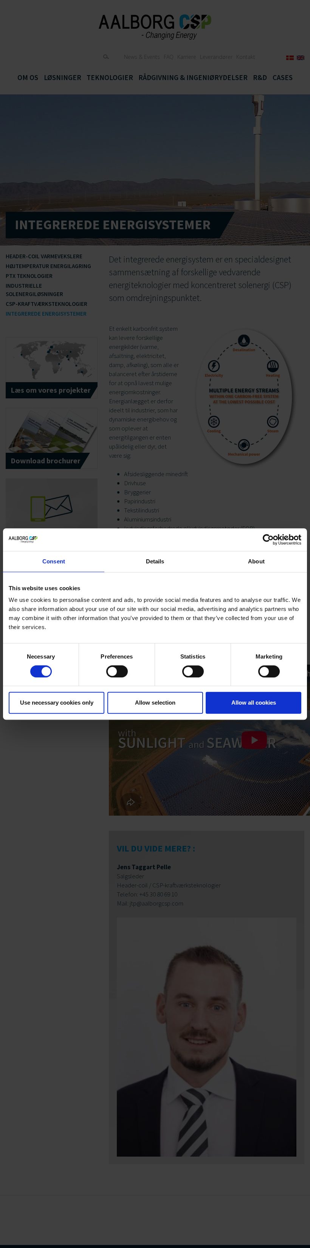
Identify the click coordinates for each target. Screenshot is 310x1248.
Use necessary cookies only (56, 702)
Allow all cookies (253, 702)
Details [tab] (155, 561)
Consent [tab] (53, 561)
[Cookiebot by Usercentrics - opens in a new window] (268, 539)
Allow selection (155, 702)
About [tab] (256, 561)
